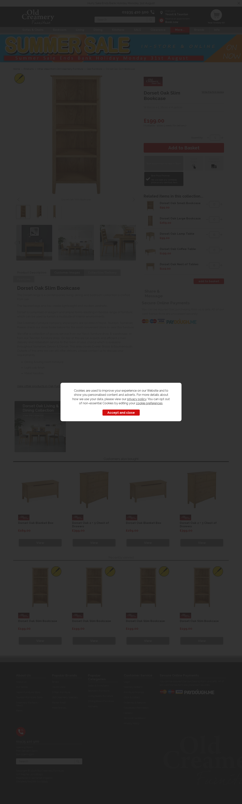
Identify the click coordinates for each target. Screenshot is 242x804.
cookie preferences (149, 403)
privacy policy (136, 399)
